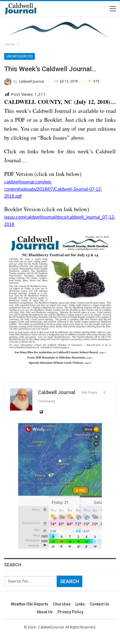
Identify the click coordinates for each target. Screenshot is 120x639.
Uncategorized (19, 56)
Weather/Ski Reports (29, 604)
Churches (62, 604)
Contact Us (99, 604)
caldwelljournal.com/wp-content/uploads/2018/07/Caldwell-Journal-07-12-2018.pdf (53, 189)
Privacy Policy (70, 612)
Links (80, 604)
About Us (45, 612)
